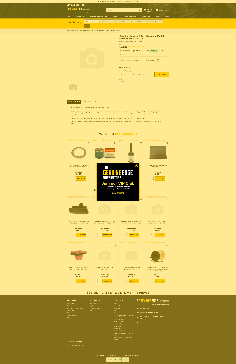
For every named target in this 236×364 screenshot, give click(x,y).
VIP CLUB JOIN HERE (76, 5)
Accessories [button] (80, 16)
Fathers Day (70, 310)
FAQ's (115, 313)
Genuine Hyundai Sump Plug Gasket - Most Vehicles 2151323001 (78, 165)
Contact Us (117, 306)
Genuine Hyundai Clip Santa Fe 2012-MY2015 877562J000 (78, 268)
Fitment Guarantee (119, 331)
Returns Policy (118, 326)
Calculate (162, 74)
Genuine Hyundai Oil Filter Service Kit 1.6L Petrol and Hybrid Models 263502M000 (157, 269)
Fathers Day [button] (146, 16)
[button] (157, 60)
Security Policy (118, 328)
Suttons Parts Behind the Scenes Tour (123, 334)
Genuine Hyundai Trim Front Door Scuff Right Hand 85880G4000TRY (105, 222)
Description (74, 102)
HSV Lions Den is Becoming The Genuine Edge (123, 316)
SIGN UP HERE (118, 193)
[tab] (74, 102)
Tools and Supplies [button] (130, 16)
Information (117, 308)
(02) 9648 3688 (145, 309)
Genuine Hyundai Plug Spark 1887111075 (104, 268)
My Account (93, 303)
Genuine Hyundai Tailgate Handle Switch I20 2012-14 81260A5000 (79, 222)
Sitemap (116, 339)
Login (167, 5)
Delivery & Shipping (119, 319)
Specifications (91, 102)
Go (87, 26)
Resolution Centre (95, 308)
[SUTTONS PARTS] (78, 10)
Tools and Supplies (72, 315)
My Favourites (94, 306)
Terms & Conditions (119, 321)
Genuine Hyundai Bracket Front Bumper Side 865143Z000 (131, 268)
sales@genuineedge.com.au (149, 313)
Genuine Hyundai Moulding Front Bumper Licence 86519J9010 (157, 222)
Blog (115, 310)
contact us (158, 5)
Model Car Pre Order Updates (123, 337)
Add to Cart (81, 178)
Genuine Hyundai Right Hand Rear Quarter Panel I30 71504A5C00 (131, 222)
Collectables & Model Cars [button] (98, 16)
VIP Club (92, 310)
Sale (157, 16)
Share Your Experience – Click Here (76, 346)
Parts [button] (68, 16)
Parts (68, 313)
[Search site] (140, 10)
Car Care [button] (115, 16)
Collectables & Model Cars (75, 308)
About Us (116, 303)
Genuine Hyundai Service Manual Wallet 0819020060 (157, 165)
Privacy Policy (118, 324)
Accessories (70, 303)
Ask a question (125, 67)
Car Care (69, 306)
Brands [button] (167, 16)
